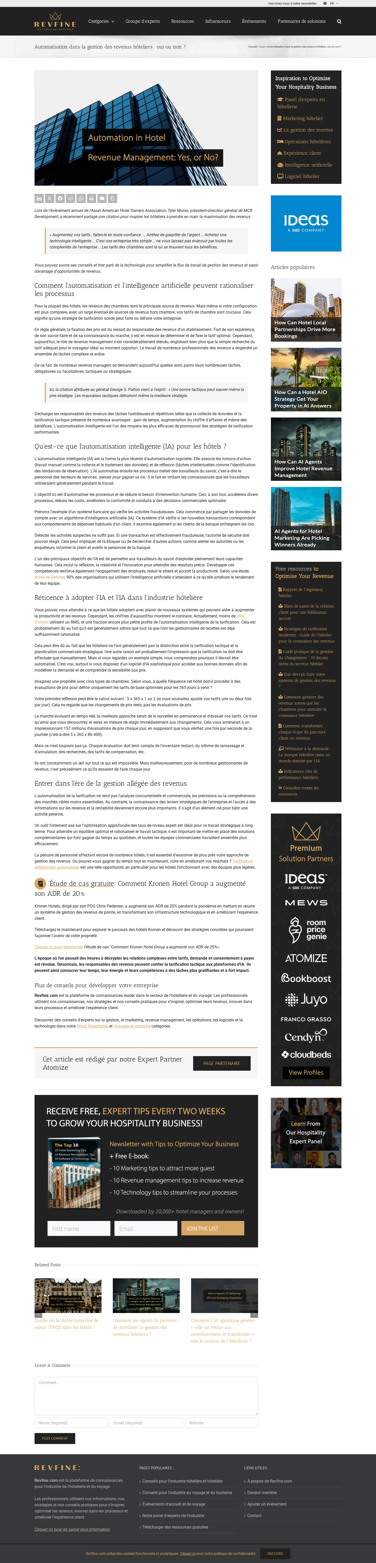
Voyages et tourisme (132, 1026)
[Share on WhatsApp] (81, 198)
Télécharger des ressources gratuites (175, 1527)
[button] (339, 21)
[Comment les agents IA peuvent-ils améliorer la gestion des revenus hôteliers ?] (146, 1280)
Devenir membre (262, 1492)
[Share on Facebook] (60, 198)
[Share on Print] (91, 198)
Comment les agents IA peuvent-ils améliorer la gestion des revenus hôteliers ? (146, 1327)
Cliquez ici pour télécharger (59, 947)
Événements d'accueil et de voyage (173, 1504)
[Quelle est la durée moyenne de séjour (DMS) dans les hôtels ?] (68, 1280)
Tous (262, 46)
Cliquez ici (188, 1554)
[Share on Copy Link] (112, 198)
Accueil (252, 46)
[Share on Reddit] (70, 198)
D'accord (275, 1553)
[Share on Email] (102, 198)
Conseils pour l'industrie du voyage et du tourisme (187, 1492)
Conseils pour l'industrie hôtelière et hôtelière (182, 1481)
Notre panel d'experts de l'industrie (173, 1515)
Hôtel (81, 1026)
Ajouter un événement (266, 1504)
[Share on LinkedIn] (39, 198)
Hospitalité (97, 1026)
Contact (254, 1515)
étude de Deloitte (50, 577)
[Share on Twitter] (49, 198)
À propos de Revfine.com (269, 1481)
